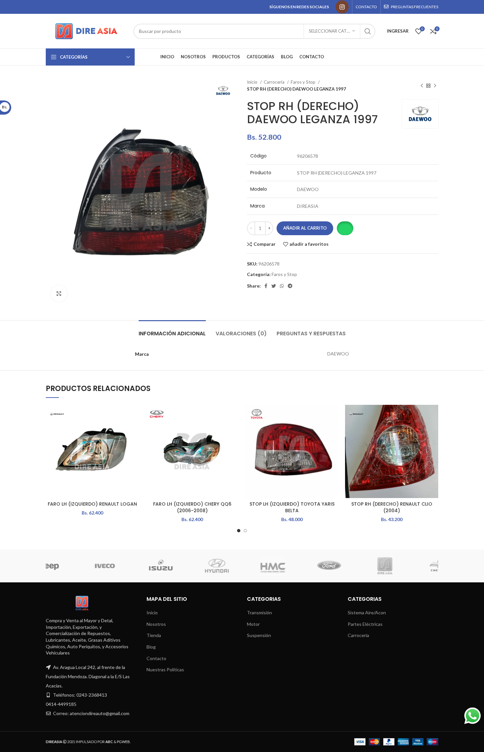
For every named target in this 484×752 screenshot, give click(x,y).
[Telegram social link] (290, 286)
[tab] (172, 330)
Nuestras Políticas (165, 669)
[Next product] (435, 85)
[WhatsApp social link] (282, 286)
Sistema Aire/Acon (367, 612)
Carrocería (274, 82)
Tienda (154, 635)
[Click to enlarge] (59, 293)
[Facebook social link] (265, 286)
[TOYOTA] (426, 565)
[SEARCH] (367, 31)
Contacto (156, 658)
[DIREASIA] (201, 565)
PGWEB (123, 741)
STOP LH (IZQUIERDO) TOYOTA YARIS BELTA (292, 507)
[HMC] (90, 565)
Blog (151, 647)
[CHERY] (314, 565)
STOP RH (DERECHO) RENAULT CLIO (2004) (391, 507)
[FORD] (146, 565)
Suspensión (259, 635)
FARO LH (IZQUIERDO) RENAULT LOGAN (92, 504)
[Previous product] (421, 85)
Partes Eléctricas (365, 624)
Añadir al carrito (305, 228)
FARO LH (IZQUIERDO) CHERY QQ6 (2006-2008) (192, 507)
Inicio (252, 82)
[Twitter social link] (273, 286)
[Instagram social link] (342, 7)
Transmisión (259, 612)
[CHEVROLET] (257, 565)
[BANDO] (370, 565)
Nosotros (156, 624)
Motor (253, 624)
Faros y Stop (303, 82)
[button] (344, 228)
